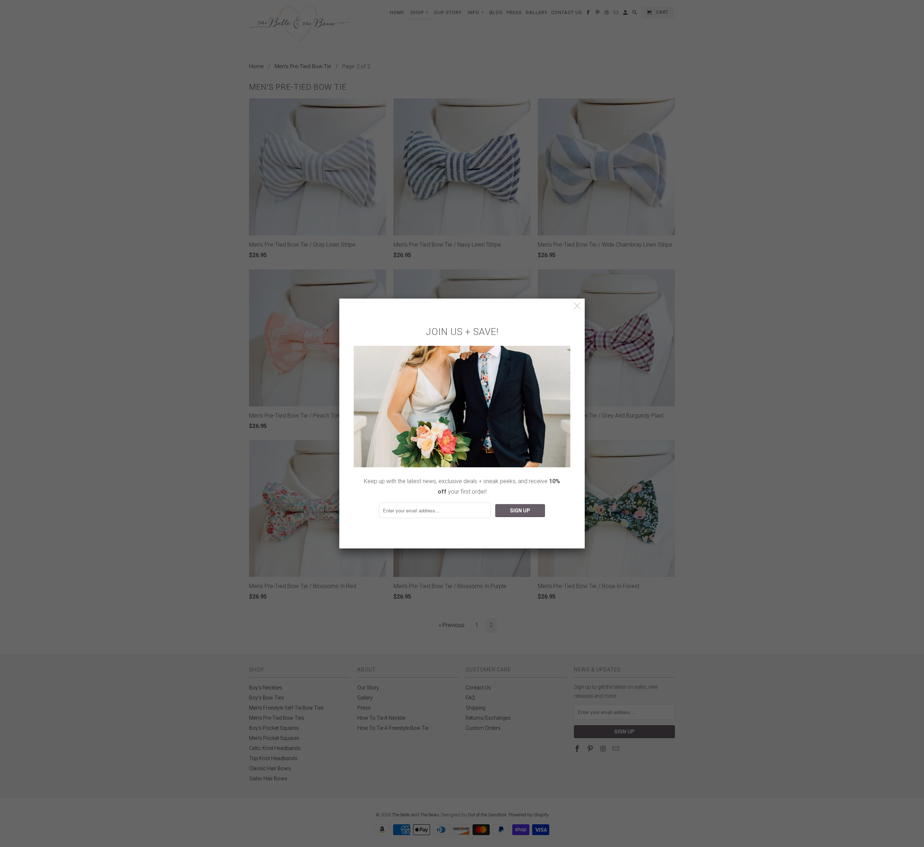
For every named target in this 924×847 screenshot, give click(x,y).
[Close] (577, 306)
